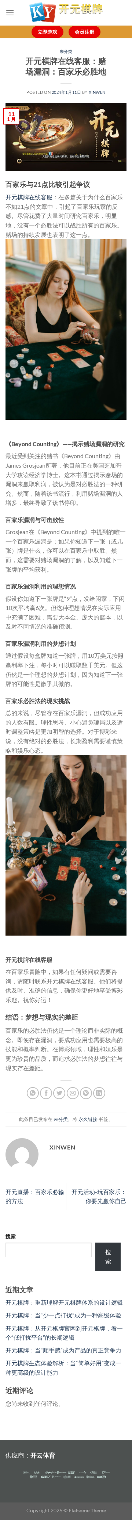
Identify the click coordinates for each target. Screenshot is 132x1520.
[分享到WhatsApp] (33, 1093)
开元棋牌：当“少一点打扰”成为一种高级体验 (63, 1315)
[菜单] (10, 13)
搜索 (11, 1236)
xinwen (97, 92)
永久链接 (88, 1119)
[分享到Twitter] (59, 1093)
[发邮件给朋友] (73, 1093)
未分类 (66, 51)
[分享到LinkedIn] (99, 1093)
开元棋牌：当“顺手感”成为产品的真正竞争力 (63, 1350)
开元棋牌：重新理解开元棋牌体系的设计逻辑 (64, 1302)
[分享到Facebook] (46, 1093)
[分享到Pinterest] (86, 1093)
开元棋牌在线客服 (29, 196)
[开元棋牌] (66, 12)
